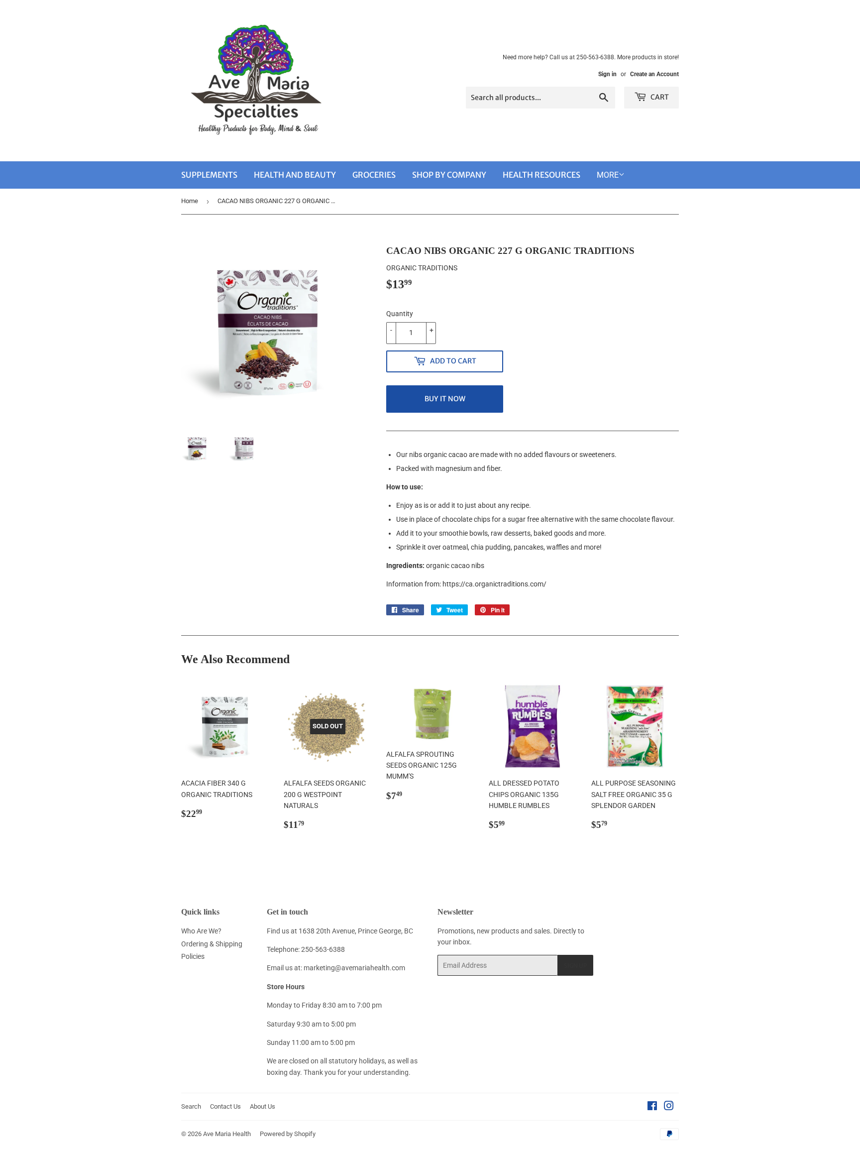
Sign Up (575, 965)
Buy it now (445, 398)
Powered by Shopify (288, 1134)
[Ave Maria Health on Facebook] (652, 1107)
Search (191, 1106)
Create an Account (654, 74)
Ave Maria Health (227, 1134)
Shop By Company (449, 175)
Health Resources (541, 175)
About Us (262, 1106)
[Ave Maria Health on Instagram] (669, 1107)
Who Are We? (201, 931)
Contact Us (225, 1106)
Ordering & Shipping (211, 944)
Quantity (399, 314)
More (608, 175)
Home (189, 201)
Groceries (374, 175)
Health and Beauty (295, 175)
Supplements (209, 175)
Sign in (607, 74)
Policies (193, 956)
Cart (659, 97)
